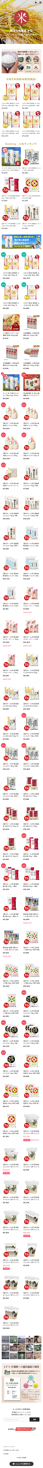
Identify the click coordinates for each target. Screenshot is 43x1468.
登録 (34, 1419)
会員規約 (6, 1454)
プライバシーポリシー (9, 1446)
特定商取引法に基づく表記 (11, 1450)
